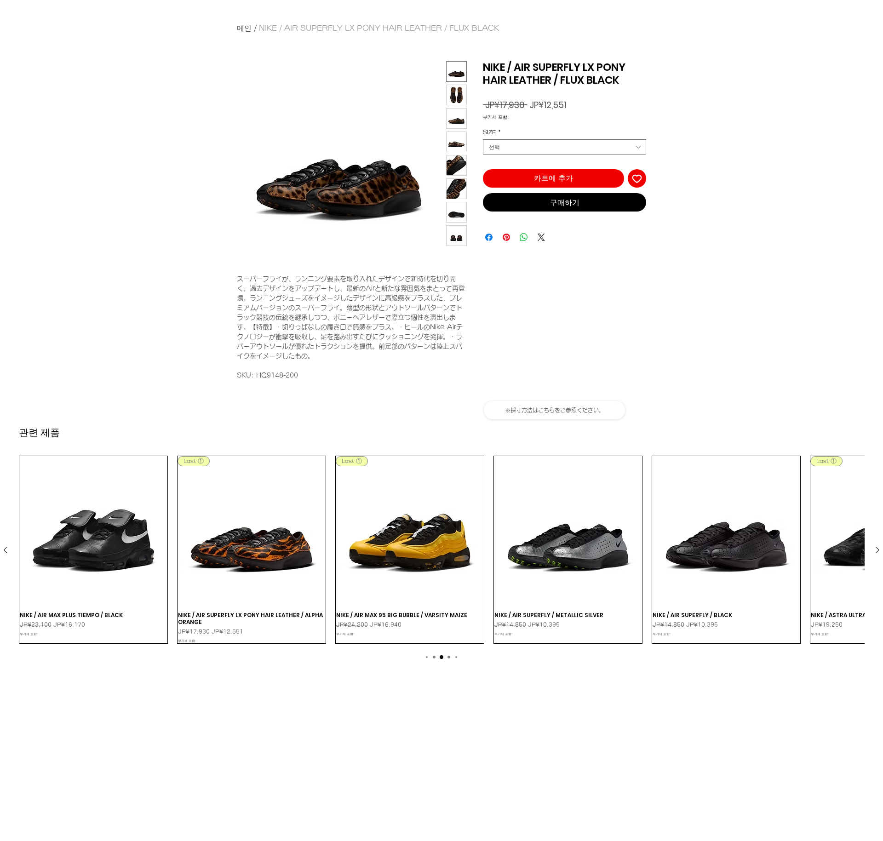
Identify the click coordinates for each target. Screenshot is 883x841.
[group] (441, 549)
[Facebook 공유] (488, 237)
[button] (554, 410)
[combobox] (564, 146)
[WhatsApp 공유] (523, 237)
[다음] (877, 549)
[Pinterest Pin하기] (506, 237)
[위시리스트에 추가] (637, 178)
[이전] (5, 549)
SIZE (492, 132)
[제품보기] (93, 530)
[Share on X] (541, 237)
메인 (244, 28)
